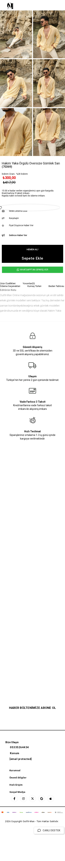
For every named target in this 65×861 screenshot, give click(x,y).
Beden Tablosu (56, 286)
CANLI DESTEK (51, 830)
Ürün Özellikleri (8, 283)
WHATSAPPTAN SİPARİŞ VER (34, 269)
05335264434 (19, 747)
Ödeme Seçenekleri (10, 286)
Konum (14, 753)
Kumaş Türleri (34, 286)
